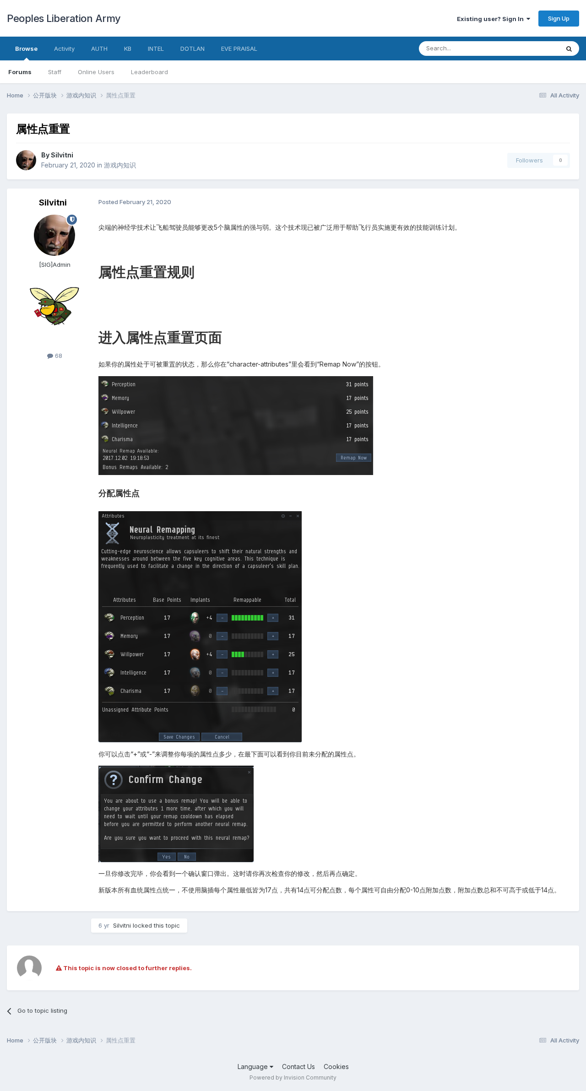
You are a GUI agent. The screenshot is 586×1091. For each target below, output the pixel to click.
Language (254, 1066)
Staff (54, 72)
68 (57, 355)
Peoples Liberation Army (64, 18)
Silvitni (62, 155)
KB (127, 48)
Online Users (96, 72)
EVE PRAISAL (239, 48)
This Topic (532, 48)
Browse (26, 48)
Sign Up (559, 18)
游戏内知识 (120, 165)
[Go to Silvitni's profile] (26, 160)
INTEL (156, 48)
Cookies (336, 1066)
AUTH (99, 48)
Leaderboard (149, 72)
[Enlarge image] (235, 425)
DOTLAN (192, 48)
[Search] (569, 48)
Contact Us (298, 1066)
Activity (64, 48)
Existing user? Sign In (491, 18)
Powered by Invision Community (293, 1077)
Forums (20, 72)
